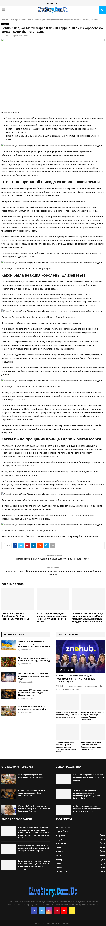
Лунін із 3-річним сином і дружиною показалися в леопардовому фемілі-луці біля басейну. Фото (86, 794)
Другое (59, 831)
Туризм (59, 868)
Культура (5, 24)
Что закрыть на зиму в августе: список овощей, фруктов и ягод (34, 659)
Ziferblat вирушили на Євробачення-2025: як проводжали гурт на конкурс (16, 616)
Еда (60, 839)
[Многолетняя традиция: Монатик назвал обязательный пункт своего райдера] (63, 779)
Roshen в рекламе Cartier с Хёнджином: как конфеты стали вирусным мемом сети (87, 808)
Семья (58, 847)
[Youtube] (64, 910)
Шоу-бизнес (61, 843)
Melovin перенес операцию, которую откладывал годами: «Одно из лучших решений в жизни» (52, 617)
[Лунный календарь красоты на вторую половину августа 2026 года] (8, 677)
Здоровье (60, 835)
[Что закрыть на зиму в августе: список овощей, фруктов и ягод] (8, 662)
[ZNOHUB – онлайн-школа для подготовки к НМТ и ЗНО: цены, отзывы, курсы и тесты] (80, 656)
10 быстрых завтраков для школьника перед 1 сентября (32, 708)
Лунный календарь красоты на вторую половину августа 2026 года (33, 676)
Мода (58, 856)
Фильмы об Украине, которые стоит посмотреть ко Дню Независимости (33, 692)
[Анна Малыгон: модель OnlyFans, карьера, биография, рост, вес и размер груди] (93, 732)
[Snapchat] (72, 910)
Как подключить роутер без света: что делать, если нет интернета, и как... (68, 714)
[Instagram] (49, 910)
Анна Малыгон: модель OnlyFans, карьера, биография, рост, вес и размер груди (91, 745)
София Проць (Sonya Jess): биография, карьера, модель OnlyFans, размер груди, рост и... (66, 747)
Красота (59, 851)
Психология (61, 872)
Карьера (60, 860)
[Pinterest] (57, 910)
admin (6, 36)
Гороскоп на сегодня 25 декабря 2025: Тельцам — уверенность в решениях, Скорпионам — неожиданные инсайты (34, 865)
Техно (58, 864)
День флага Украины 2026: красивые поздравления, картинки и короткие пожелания (34, 644)
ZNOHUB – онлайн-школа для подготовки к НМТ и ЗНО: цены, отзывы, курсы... (75, 678)
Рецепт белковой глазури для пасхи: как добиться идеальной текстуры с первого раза (33, 848)
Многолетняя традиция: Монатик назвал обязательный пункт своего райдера (88, 777)
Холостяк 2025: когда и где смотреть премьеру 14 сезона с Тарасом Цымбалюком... (92, 715)
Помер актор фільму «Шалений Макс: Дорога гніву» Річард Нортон (53, 558)
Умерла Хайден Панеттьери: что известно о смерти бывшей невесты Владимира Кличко (34, 808)
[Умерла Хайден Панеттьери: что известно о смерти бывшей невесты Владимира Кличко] (8, 810)
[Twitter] (42, 910)
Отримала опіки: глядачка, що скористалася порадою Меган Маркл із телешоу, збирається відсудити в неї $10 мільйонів (87, 617)
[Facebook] (34, 910)
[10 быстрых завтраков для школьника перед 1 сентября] (8, 711)
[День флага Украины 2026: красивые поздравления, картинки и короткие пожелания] (8, 645)
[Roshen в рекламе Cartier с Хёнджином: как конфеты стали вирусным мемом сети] (63, 810)
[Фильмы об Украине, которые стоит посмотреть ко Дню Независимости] (8, 694)
